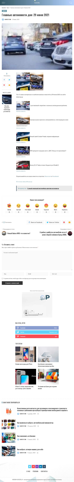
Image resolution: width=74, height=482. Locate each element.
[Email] (9, 85)
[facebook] (37, 328)
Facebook (55, 176)
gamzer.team (8, 19)
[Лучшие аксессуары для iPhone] (25, 354)
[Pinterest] (4, 85)
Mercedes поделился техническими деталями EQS (6, 108)
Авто (4, 11)
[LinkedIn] (40, 466)
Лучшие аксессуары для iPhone (23, 364)
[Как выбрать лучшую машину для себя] (8, 451)
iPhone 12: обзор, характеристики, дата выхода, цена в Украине (24, 387)
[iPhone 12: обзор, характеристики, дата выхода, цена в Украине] (25, 376)
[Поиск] (70, 2)
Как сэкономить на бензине (26, 436)
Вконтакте (48, 176)
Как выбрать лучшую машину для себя (30, 449)
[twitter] (37, 332)
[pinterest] (37, 336)
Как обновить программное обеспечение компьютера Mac (46, 365)
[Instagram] (37, 466)
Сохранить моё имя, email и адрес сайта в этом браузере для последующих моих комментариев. (25, 278)
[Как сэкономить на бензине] (8, 438)
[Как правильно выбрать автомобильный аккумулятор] (8, 424)
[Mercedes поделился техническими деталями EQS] (7, 99)
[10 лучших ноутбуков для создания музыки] (48, 376)
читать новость (20, 111)
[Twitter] (9, 80)
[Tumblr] (44, 466)
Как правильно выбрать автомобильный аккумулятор (35, 423)
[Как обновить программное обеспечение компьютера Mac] (48, 354)
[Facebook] (4, 80)
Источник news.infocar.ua (24, 181)
